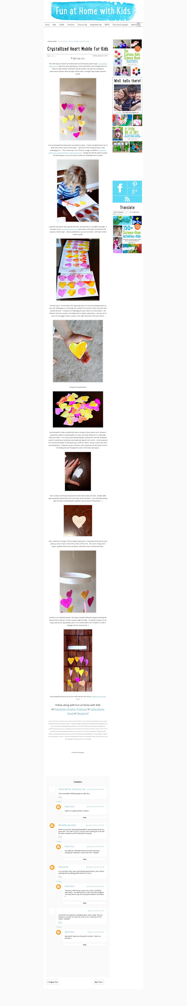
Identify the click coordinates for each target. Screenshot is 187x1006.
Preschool (71, 24)
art (60, 41)
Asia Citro (69, 806)
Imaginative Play (96, 24)
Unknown (63, 866)
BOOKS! (107, 24)
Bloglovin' (82, 713)
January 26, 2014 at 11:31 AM (95, 867)
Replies (59, 801)
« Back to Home (52, 41)
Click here (119, 112)
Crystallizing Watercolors (69, 229)
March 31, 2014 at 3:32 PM (96, 932)
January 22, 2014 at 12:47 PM (95, 825)
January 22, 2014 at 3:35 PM (95, 846)
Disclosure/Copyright (120, 24)
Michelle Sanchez (67, 825)
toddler (76, 41)
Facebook (60, 709)
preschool (64, 41)
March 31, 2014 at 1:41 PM (96, 911)
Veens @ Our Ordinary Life (71, 789)
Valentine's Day (84, 41)
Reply (60, 797)
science (70, 41)
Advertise (134, 24)
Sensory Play (82, 24)
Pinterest (82, 709)
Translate (119, 214)
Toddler (61, 24)
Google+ (70, 709)
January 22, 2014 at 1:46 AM (95, 789)
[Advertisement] (93, 32)
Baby (54, 24)
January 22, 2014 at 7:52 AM (95, 806)
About (47, 24)
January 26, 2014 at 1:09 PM (95, 886)
